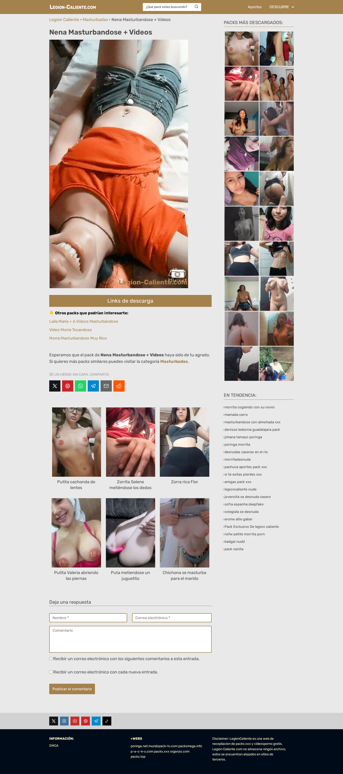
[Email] (106, 386)
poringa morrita (237, 444)
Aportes (255, 7)
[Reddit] (119, 386)
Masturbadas (95, 19)
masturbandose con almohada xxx (252, 422)
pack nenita (233, 549)
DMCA (53, 746)
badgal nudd (234, 541)
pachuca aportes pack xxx (245, 467)
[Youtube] (74, 721)
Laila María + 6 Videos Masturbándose (83, 321)
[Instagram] (64, 721)
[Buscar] (196, 7)
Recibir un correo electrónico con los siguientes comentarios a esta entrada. (126, 658)
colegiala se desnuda (241, 512)
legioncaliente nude (240, 489)
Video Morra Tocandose (70, 329)
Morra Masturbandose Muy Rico (78, 338)
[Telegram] (93, 386)
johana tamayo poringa (243, 437)
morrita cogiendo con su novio (249, 407)
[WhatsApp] (80, 386)
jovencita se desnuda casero (247, 497)
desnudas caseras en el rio (246, 452)
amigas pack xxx (237, 482)
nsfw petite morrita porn (244, 534)
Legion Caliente (64, 19)
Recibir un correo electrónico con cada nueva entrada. (105, 672)
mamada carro (236, 415)
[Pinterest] (67, 386)
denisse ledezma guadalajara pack (252, 429)
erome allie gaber (238, 519)
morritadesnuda (237, 459)
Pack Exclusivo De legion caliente (251, 527)
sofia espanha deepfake (243, 504)
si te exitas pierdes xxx (243, 474)
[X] (54, 386)
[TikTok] (106, 721)
